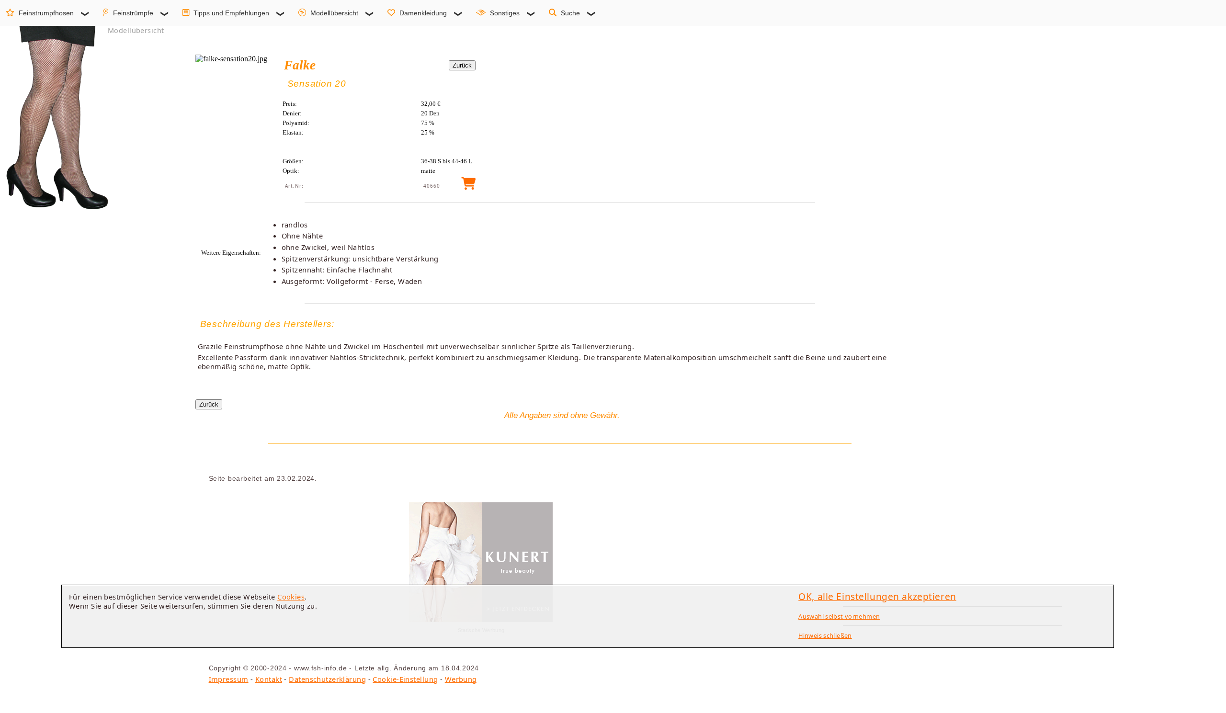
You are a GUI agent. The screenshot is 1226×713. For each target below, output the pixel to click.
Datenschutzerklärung (327, 679)
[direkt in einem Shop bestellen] (468, 186)
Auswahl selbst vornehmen (839, 616)
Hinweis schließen (825, 635)
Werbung (461, 679)
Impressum (229, 679)
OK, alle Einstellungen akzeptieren (877, 596)
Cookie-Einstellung (405, 679)
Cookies (291, 596)
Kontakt (268, 679)
